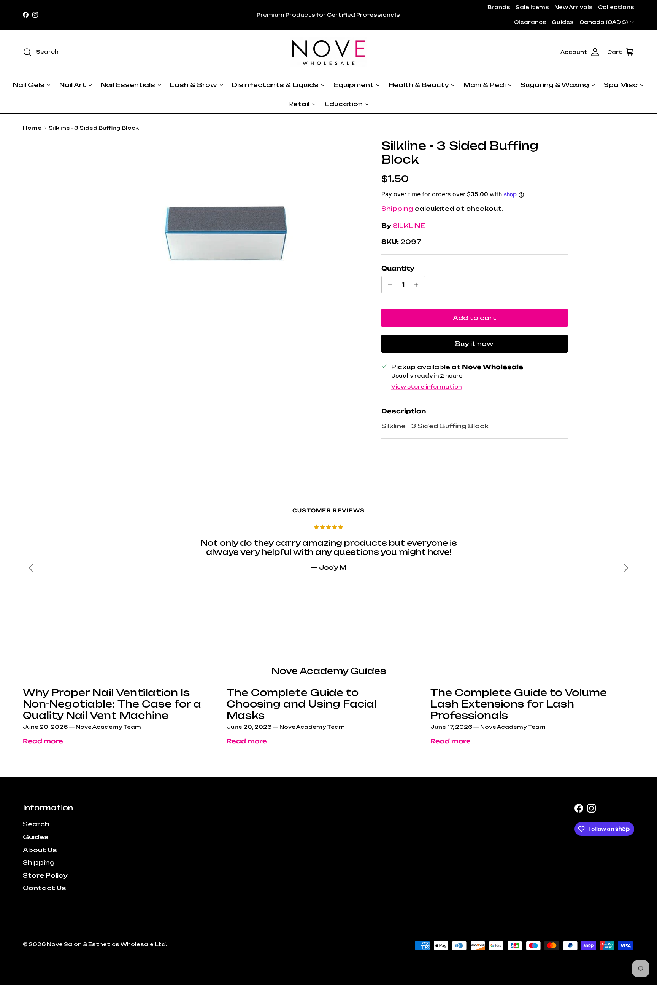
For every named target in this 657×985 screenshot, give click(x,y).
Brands (498, 7)
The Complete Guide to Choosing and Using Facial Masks (302, 704)
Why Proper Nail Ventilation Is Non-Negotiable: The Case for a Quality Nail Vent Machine (112, 704)
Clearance (530, 22)
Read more (43, 741)
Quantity (397, 268)
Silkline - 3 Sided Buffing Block (94, 128)
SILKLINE (409, 226)
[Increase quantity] (418, 284)
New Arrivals (573, 7)
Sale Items (532, 7)
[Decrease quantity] (388, 284)
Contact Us (44, 888)
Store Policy (45, 875)
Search (36, 824)
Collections (616, 7)
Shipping (397, 208)
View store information (426, 387)
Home (32, 128)
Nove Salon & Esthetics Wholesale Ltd (106, 944)
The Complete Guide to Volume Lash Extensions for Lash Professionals (518, 704)
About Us (40, 850)
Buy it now (474, 343)
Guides (563, 22)
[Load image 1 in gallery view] (227, 234)
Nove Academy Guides (328, 670)
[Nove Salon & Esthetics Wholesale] (328, 52)
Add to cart (474, 318)
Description (403, 411)
